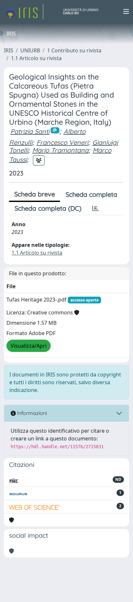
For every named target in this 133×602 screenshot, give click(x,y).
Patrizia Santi (29, 131)
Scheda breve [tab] (34, 194)
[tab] (95, 208)
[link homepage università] (83, 11)
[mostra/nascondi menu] (126, 11)
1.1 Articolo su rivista (36, 58)
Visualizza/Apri (28, 345)
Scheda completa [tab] (91, 194)
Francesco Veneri (62, 142)
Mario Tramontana (60, 150)
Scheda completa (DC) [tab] (48, 208)
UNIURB (30, 50)
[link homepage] (23, 11)
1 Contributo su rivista (74, 50)
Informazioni (31, 413)
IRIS (8, 50)
